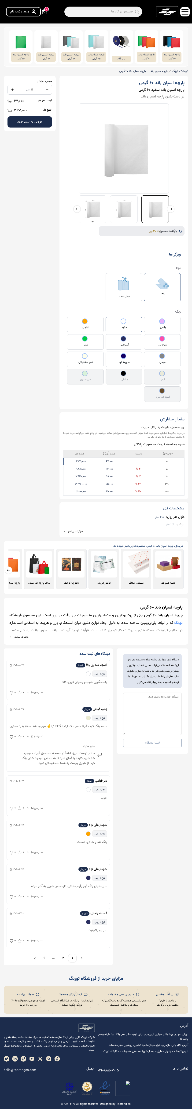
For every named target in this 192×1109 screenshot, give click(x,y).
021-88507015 (108, 1071)
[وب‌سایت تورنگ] (122, 1088)
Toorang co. (123, 1104)
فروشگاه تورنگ (180, 71)
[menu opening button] (185, 11)
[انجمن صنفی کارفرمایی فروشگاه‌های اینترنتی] (69, 1088)
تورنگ (178, 623)
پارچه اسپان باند (159, 71)
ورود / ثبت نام (19, 11)
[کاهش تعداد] (47, 89)
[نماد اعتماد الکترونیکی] (104, 1088)
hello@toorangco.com (20, 1070)
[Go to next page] (34, 958)
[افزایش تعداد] (12, 89)
